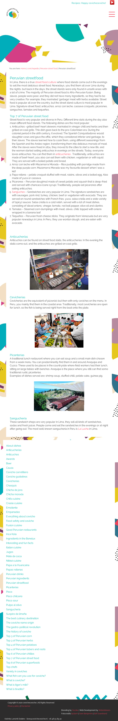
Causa (9, 467)
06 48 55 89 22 (55, 719)
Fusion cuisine (14, 525)
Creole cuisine (14, 503)
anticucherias (63, 154)
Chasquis (11, 485)
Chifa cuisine (13, 498)
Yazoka (75, 710)
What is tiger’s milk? (17, 684)
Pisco (9, 591)
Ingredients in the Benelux (20, 538)
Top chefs (11, 667)
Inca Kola (11, 534)
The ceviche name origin (20, 622)
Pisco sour (12, 600)
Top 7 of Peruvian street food (22, 658)
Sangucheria (13, 609)
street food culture (45, 82)
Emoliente (12, 507)
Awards (10, 459)
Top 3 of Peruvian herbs (19, 640)
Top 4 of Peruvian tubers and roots (25, 649)
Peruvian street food (48, 68)
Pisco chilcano (14, 596)
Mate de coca (14, 556)
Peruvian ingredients (17, 578)
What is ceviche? (15, 680)
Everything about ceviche (20, 516)
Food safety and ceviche (20, 520)
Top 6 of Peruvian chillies (20, 653)
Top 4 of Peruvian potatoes (21, 644)
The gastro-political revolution (23, 627)
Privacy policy (14, 706)
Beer (9, 463)
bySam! (74, 714)
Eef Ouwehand (100, 714)
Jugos (9, 552)
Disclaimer (25, 706)
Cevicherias (12, 481)
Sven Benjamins (86, 714)
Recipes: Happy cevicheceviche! (89, 3)
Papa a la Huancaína (17, 565)
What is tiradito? (15, 689)
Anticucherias (14, 450)
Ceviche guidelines (16, 476)
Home (23, 68)
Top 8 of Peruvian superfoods (23, 662)
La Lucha (83, 428)
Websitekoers (104, 710)
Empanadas (13, 512)
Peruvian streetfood (17, 582)
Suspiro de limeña (16, 613)
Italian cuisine (13, 547)
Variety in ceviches (16, 671)
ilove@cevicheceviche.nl (37, 719)
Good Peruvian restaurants (21, 529)
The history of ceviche (18, 631)
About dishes (13, 445)
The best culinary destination (22, 618)
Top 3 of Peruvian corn (19, 636)
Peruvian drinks (15, 574)
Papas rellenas (14, 569)
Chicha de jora (14, 490)
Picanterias (12, 587)
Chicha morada (15, 494)
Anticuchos (12, 454)
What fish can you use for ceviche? (26, 675)
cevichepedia (33, 68)
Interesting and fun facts (19, 543)
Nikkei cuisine (13, 560)
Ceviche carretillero (17, 472)
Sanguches (18, 191)
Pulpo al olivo (14, 605)
